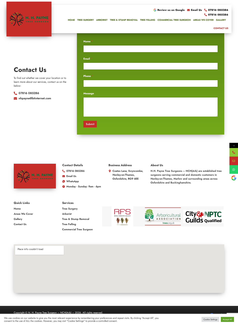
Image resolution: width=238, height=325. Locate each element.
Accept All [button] (227, 319)
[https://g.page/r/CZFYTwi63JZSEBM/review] (233, 178)
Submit (90, 124)
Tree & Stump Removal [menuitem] (124, 20)
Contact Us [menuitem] (221, 28)
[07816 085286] (233, 152)
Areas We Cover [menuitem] (203, 20)
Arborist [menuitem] (102, 20)
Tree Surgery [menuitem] (85, 20)
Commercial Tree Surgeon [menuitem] (174, 20)
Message (88, 93)
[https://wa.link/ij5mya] (233, 169)
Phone (88, 76)
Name (88, 41)
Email (87, 58)
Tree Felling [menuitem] (147, 20)
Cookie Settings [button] (210, 319)
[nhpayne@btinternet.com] (233, 161)
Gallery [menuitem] (221, 20)
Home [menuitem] (71, 20)
